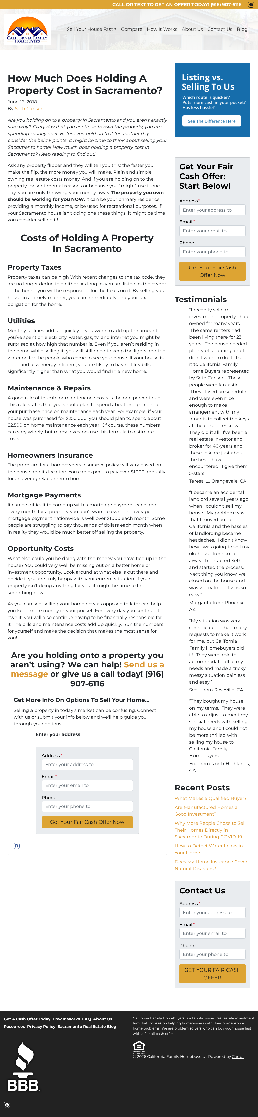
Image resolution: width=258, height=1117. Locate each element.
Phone (49, 797)
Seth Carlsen (29, 108)
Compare (131, 29)
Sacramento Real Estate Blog (87, 1026)
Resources (14, 1026)
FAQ (86, 1019)
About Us (192, 29)
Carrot (238, 1056)
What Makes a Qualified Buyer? (211, 798)
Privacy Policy (41, 1026)
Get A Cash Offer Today (27, 1019)
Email (49, 776)
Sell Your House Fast (90, 29)
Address (52, 755)
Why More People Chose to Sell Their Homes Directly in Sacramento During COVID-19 (210, 830)
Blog (242, 29)
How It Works (162, 29)
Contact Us (219, 29)
